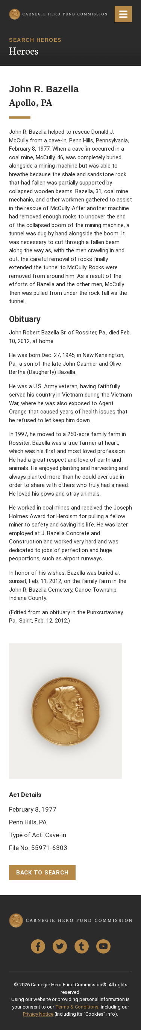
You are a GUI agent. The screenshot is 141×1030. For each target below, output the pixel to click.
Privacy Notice (38, 1014)
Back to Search (42, 872)
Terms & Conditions (77, 1007)
